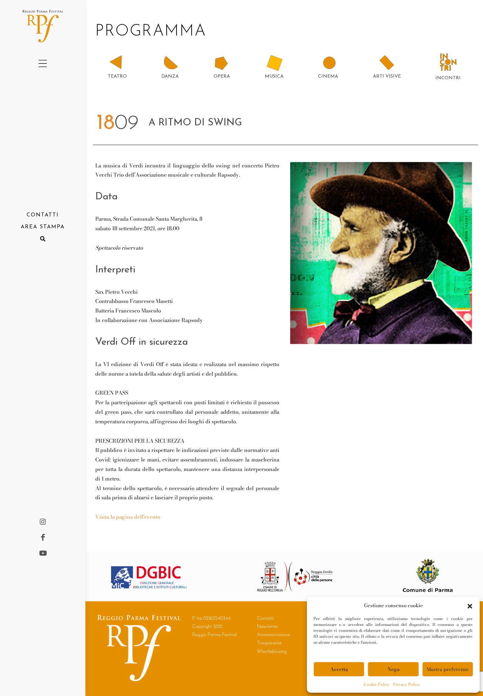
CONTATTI (43, 215)
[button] (470, 605)
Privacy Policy (406, 684)
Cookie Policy (377, 684)
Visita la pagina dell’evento (127, 517)
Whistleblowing (272, 651)
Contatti (265, 618)
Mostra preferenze (447, 669)
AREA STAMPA (43, 227)
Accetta (339, 669)
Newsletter (267, 626)
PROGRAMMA (153, 31)
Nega (393, 669)
